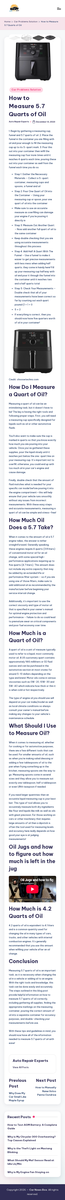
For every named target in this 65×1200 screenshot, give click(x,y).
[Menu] (59, 9)
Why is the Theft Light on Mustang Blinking (29, 1150)
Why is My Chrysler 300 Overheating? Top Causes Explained (31, 1138)
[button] (21, 1067)
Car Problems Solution (26, 89)
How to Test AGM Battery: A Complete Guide (32, 1126)
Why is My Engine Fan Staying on (28, 1172)
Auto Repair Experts (30, 1060)
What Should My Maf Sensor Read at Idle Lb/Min (30, 1162)
